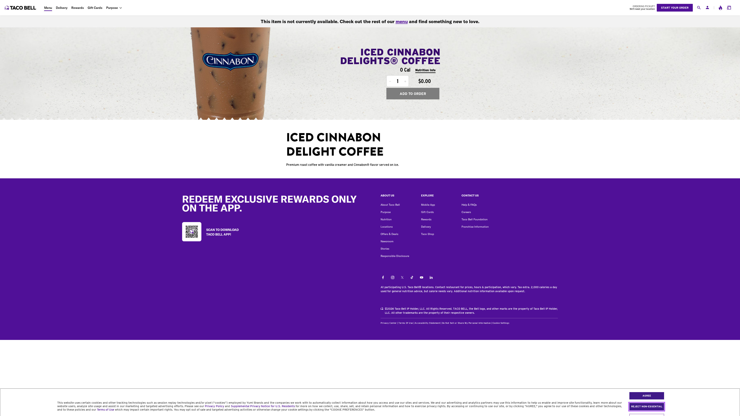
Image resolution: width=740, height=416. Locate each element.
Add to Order (413, 94)
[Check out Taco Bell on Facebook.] (383, 277)
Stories (385, 248)
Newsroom (387, 241)
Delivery (61, 8)
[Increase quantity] (405, 81)
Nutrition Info (425, 70)
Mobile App (428, 204)
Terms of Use (105, 409)
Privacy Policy (214, 406)
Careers (466, 212)
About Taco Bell (390, 204)
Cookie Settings (501, 323)
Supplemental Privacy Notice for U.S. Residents (263, 406)
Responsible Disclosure (395, 256)
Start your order (675, 7)
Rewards (77, 8)
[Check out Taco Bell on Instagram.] (392, 277)
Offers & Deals (389, 234)
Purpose (112, 8)
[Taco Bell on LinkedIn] (431, 277)
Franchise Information (475, 226)
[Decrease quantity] (390, 81)
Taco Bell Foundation (475, 219)
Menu (48, 8)
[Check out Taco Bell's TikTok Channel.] (412, 277)
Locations (387, 226)
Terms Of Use (406, 323)
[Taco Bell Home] (21, 8)
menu (402, 21)
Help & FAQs (469, 204)
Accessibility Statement (427, 323)
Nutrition (386, 219)
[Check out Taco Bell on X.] (402, 277)
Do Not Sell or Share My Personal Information (466, 323)
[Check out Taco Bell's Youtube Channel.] (421, 277)
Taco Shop (427, 234)
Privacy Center (389, 323)
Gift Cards (95, 8)
